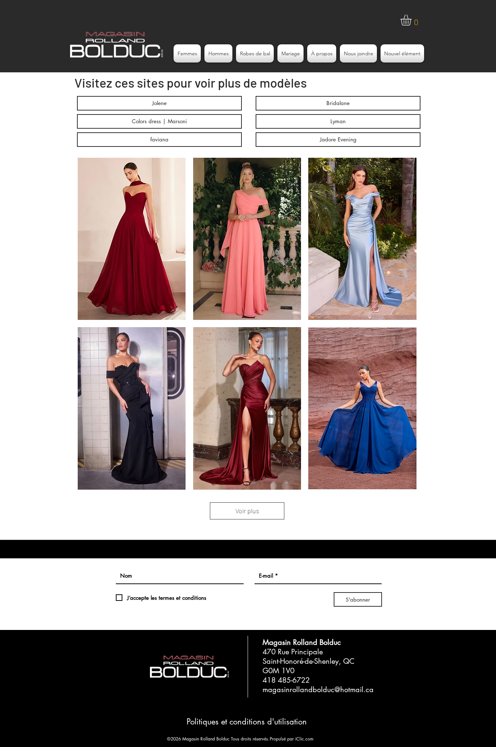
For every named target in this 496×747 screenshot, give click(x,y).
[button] (412, 20)
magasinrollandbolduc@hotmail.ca (318, 689)
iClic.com (304, 739)
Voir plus (247, 511)
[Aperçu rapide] (132, 239)
